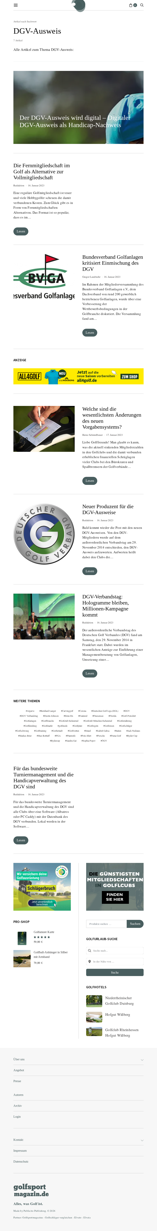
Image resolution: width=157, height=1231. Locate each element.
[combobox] (115, 950)
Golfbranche (48, 720)
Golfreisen (109, 725)
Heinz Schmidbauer (92, 435)
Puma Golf (116, 735)
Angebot (18, 1070)
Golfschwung (22, 730)
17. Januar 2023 (114, 435)
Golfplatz (78, 725)
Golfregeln (93, 725)
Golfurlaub (58, 730)
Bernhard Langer (48, 710)
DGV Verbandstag (29, 715)
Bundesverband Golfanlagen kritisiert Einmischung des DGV (112, 263)
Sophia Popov (89, 740)
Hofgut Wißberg (117, 1014)
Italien (118, 730)
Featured (83, 715)
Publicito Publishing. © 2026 (39, 1210)
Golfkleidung (31, 725)
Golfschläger (126, 725)
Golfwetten (74, 730)
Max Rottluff (44, 735)
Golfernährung (125, 720)
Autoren (18, 1094)
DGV (127, 710)
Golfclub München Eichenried (98, 720)
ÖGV (104, 740)
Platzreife (71, 735)
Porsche (101, 735)
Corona (82, 710)
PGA (58, 735)
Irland (88, 730)
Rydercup (55, 740)
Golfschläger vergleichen (58, 1217)
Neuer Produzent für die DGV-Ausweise (107, 509)
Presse (17, 1081)
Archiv (17, 1105)
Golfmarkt (47, 725)
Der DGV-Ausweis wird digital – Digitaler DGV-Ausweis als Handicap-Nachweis (75, 121)
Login (17, 1116)
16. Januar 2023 (36, 185)
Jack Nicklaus (134, 730)
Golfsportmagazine (32, 1217)
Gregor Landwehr (91, 276)
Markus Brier (25, 735)
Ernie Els (69, 715)
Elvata (87, 1217)
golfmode (63, 725)
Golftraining (40, 730)
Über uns (19, 1059)
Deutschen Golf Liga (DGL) (105, 710)
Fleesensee (98, 715)
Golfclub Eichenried (69, 720)
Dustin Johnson (51, 715)
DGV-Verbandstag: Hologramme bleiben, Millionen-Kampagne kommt (105, 606)
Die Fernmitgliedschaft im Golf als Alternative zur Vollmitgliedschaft (41, 171)
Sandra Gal (71, 740)
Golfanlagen (30, 720)
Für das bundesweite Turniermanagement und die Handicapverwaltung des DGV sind (43, 777)
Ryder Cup (132, 735)
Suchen (135, 924)
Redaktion (18, 185)
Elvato (78, 1217)
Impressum (20, 1150)
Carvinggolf (67, 710)
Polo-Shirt (86, 735)
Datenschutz (20, 1161)
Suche (115, 972)
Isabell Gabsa (103, 730)
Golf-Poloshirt (129, 715)
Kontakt (18, 1139)
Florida (113, 715)
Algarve (30, 710)
